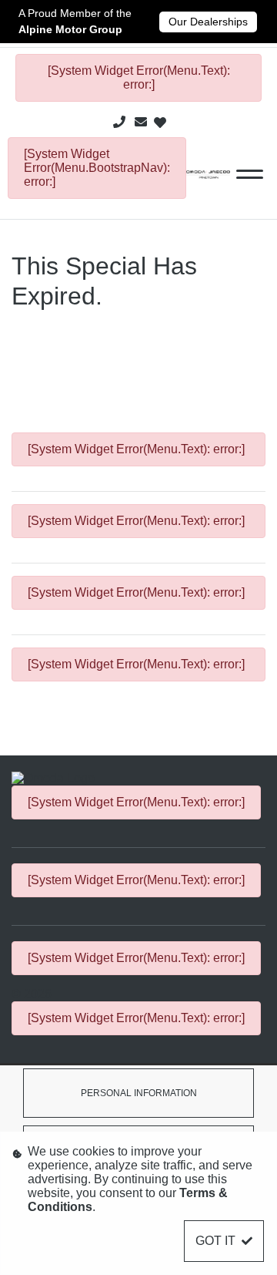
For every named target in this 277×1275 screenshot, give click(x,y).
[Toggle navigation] (249, 174)
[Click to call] (119, 122)
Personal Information (139, 1093)
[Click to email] (141, 122)
